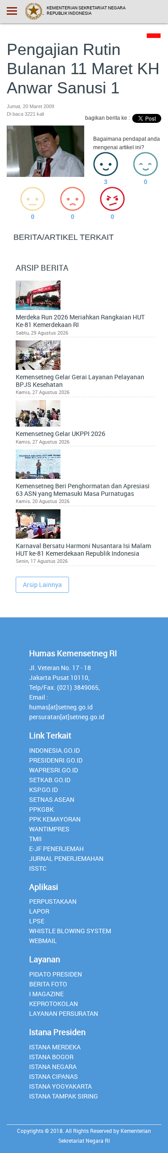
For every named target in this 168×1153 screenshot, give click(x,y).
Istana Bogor (51, 1056)
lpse (36, 921)
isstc (38, 868)
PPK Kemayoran (55, 819)
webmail (43, 940)
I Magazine (46, 993)
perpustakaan (53, 901)
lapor (39, 911)
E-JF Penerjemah (56, 848)
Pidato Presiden (55, 974)
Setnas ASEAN (51, 799)
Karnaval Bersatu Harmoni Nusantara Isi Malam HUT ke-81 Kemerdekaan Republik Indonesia (83, 550)
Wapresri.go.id (53, 770)
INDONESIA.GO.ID (54, 750)
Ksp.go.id (43, 789)
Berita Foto (48, 984)
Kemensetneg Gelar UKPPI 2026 (60, 434)
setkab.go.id (49, 780)
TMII (35, 838)
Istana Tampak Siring (63, 1096)
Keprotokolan (53, 1003)
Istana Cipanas (53, 1076)
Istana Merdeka (55, 1047)
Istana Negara (53, 1066)
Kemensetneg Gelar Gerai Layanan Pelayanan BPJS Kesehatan (80, 381)
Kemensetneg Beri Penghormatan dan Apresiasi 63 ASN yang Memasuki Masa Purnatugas (83, 490)
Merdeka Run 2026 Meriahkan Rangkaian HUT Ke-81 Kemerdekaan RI (80, 321)
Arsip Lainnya (42, 584)
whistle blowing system (70, 931)
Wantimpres (49, 829)
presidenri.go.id (55, 760)
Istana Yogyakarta (60, 1086)
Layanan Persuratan (63, 1013)
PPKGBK (41, 809)
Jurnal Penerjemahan (66, 858)
